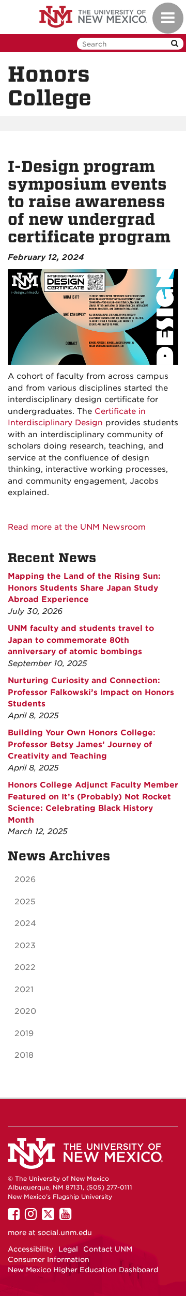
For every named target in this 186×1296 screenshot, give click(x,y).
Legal (68, 1249)
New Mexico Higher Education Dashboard (83, 1270)
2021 (24, 989)
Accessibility (30, 1249)
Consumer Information (48, 1259)
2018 (24, 1055)
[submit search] (174, 44)
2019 (24, 1033)
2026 (25, 879)
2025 (25, 901)
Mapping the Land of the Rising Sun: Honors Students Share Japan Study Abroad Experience (84, 588)
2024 (25, 923)
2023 (25, 945)
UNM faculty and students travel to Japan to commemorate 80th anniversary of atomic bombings (81, 640)
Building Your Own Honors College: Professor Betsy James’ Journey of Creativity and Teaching (82, 744)
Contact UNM (107, 1249)
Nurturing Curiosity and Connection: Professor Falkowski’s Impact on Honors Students (91, 692)
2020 (25, 1011)
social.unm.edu (65, 1232)
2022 (25, 967)
